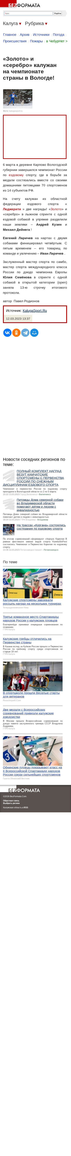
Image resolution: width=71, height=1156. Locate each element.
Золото (56, 209)
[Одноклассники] (16, 333)
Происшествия (15, 41)
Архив (24, 34)
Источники (41, 34)
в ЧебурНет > (57, 41)
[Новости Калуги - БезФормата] (20, 4)
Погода (58, 34)
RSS (26, 807)
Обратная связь (11, 801)
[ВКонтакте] (7, 333)
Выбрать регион (11, 803)
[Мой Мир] (34, 333)
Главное (9, 34)
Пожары (36, 41)
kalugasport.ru (16, 111)
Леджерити (12, 209)
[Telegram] (25, 333)
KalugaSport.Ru (35, 310)
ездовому (16, 175)
